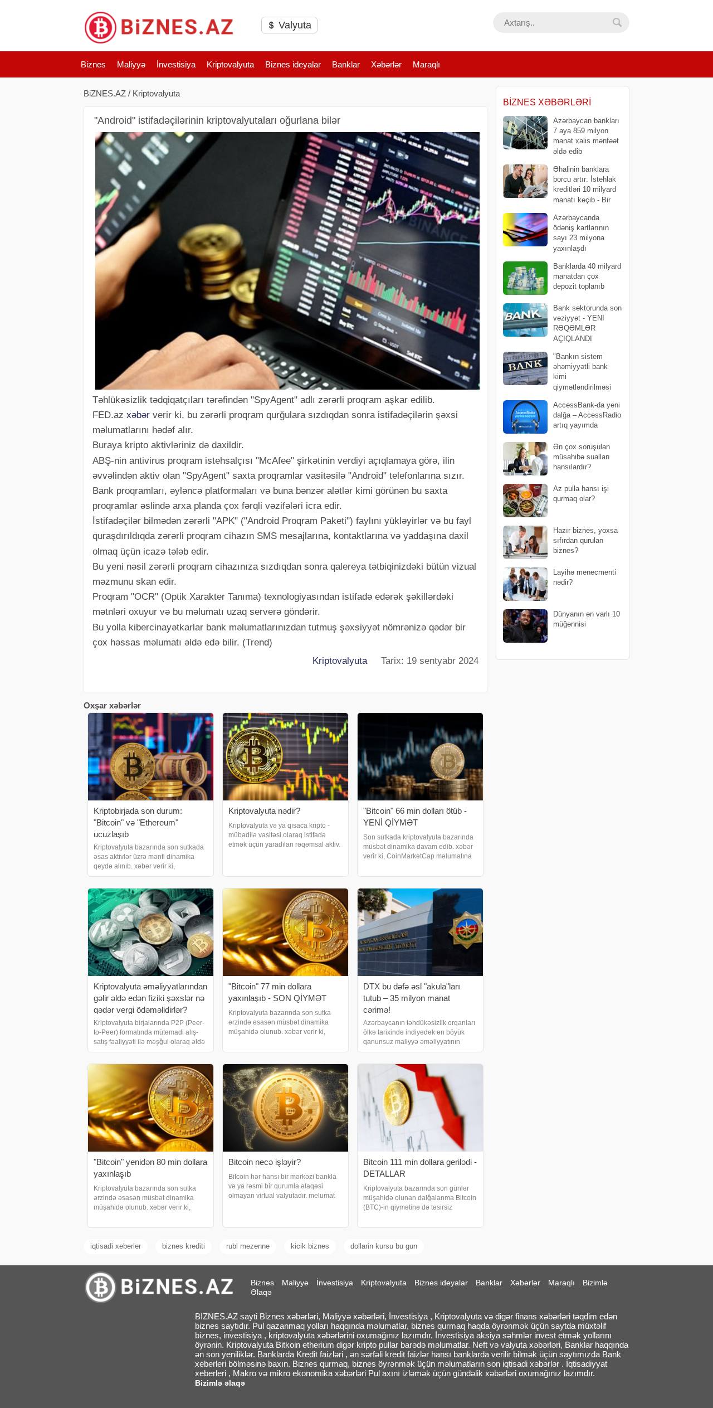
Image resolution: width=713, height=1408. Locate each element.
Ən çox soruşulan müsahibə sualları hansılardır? (581, 457)
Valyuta (293, 25)
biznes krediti (183, 1246)
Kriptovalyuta (230, 64)
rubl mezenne (248, 1246)
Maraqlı (426, 64)
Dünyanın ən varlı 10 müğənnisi (586, 619)
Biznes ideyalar (293, 64)
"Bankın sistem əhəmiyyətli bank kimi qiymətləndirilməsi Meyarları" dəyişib (557, 372)
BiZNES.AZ (105, 93)
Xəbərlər (386, 64)
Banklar (346, 64)
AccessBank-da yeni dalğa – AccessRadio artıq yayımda (587, 415)
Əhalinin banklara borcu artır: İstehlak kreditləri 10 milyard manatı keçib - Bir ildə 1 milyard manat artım (559, 185)
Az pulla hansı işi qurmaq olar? (581, 493)
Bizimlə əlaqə (220, 1382)
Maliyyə (131, 64)
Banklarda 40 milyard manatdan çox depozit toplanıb (587, 276)
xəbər (138, 415)
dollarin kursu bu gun (383, 1246)
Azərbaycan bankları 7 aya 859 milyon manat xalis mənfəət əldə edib (586, 136)
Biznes (93, 64)
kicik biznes (310, 1246)
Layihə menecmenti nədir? (584, 577)
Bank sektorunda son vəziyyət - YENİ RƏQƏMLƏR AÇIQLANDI (587, 323)
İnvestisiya (176, 64)
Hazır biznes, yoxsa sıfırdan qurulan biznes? (585, 540)
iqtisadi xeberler (115, 1246)
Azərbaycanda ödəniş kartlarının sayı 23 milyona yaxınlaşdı (581, 233)
